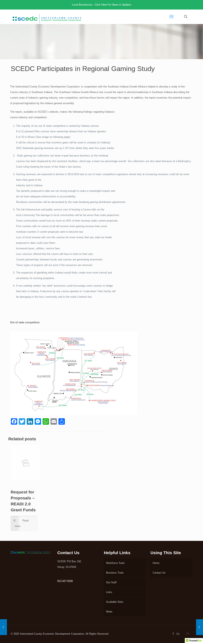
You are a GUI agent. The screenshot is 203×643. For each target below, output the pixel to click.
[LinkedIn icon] (178, 633)
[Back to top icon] (188, 633)
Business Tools (115, 572)
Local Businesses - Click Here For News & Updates (101, 4)
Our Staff (111, 582)
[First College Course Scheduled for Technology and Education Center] (3, 627)
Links (109, 592)
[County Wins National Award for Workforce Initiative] (199, 627)
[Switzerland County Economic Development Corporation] (47, 17)
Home (156, 562)
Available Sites (114, 601)
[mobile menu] (172, 16)
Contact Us (159, 572)
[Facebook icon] (173, 633)
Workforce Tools (115, 562)
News (109, 611)
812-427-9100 (65, 581)
